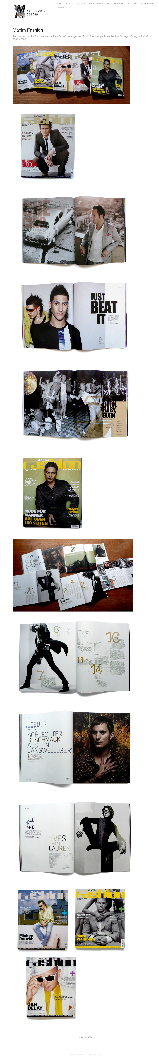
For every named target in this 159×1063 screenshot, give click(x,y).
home (59, 4)
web (129, 4)
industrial (119, 4)
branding (81, 4)
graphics (69, 4)
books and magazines (100, 4)
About (61, 7)
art (136, 4)
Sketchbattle (148, 4)
